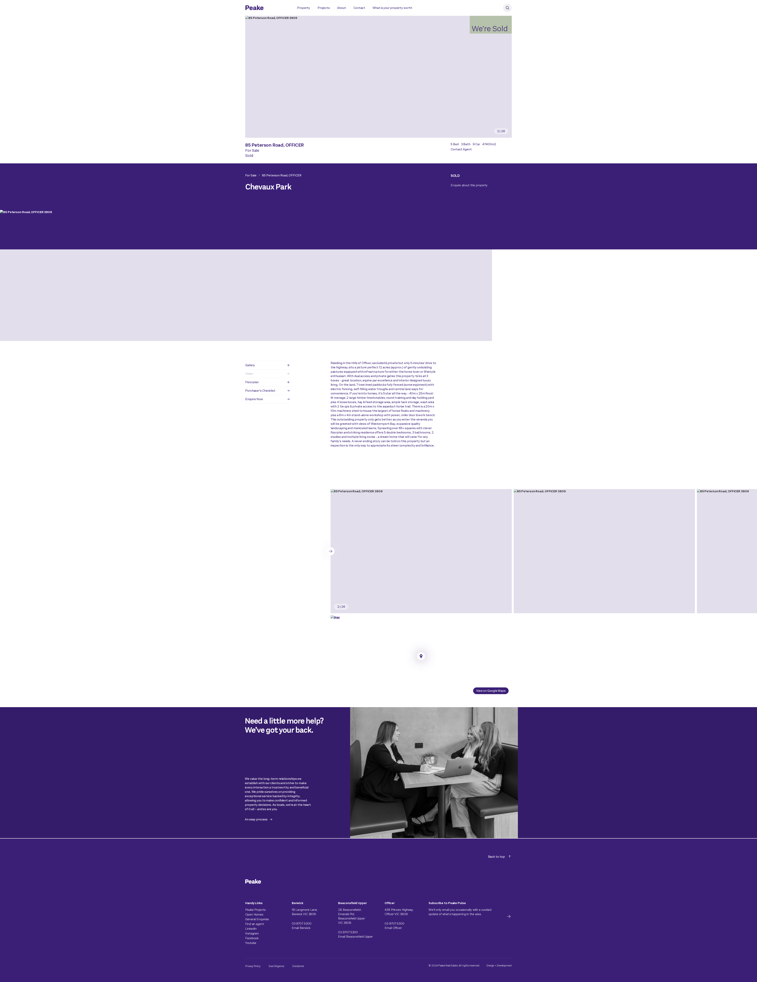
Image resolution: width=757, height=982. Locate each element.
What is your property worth (392, 8)
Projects (324, 8)
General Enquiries (257, 919)
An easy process (256, 819)
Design (490, 965)
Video (249, 374)
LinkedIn (251, 929)
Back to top (496, 857)
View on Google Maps (491, 691)
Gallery (250, 365)
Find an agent (254, 924)
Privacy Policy (252, 966)
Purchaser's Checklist (260, 390)
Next (331, 551)
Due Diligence (276, 966)
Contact (359, 8)
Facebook (251, 938)
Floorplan (252, 382)
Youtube (250, 943)
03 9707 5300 (301, 923)
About (341, 8)
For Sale (250, 175)
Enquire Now (254, 399)
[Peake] (267, 8)
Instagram (252, 933)
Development (504, 965)
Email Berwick (301, 928)
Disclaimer (298, 966)
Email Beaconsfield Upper (355, 936)
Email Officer (393, 928)
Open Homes (254, 914)
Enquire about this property (469, 185)
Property (303, 8)
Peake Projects (255, 910)
